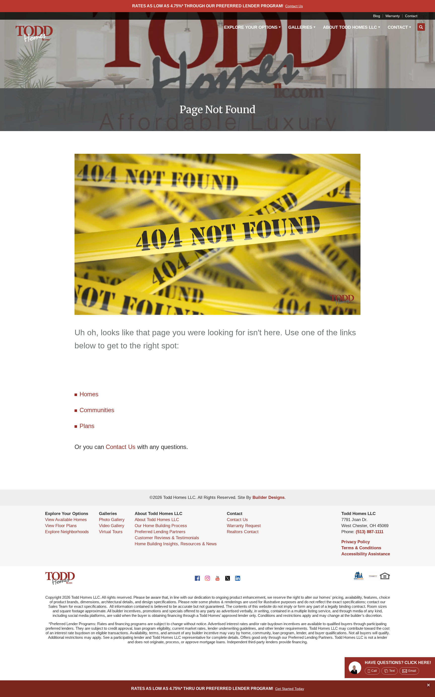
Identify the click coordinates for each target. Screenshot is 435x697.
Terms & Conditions (361, 548)
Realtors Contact (243, 531)
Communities (97, 410)
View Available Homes (66, 519)
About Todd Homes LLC (157, 519)
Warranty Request (244, 525)
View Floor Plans (61, 525)
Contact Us (120, 446)
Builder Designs (268, 497)
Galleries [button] (300, 27)
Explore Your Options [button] (250, 27)
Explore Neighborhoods (67, 531)
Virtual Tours (111, 531)
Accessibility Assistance (365, 554)
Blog (376, 16)
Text (392, 671)
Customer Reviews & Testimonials (167, 537)
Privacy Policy (355, 541)
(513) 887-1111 (369, 531)
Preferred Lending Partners (160, 531)
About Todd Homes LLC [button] (350, 27)
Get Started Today (289, 688)
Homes (89, 394)
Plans (87, 425)
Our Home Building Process (161, 525)
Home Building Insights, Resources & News (176, 543)
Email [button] (412, 671)
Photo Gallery (112, 519)
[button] (421, 27)
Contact (411, 16)
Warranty (392, 16)
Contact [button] (398, 27)
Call (374, 671)
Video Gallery (111, 525)
